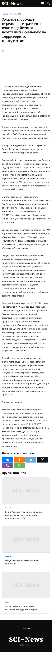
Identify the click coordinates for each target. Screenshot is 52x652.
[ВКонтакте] (7, 460)
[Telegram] (30, 460)
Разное (5, 14)
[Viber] (7, 465)
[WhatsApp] (19, 465)
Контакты (26, 628)
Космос (8, 602)
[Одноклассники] (19, 460)
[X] (42, 460)
